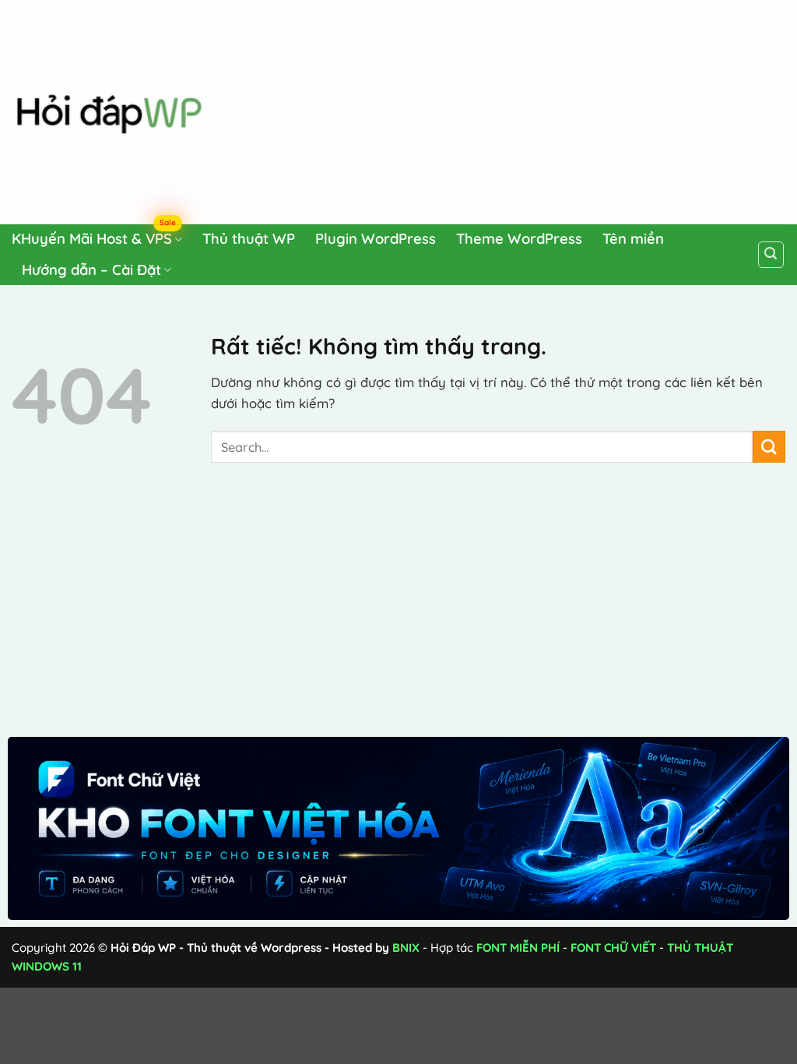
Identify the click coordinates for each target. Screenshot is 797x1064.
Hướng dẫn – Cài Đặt (91, 270)
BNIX (406, 947)
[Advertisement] (508, 109)
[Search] (771, 254)
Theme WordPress (519, 239)
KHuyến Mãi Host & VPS (94, 236)
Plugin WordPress (375, 239)
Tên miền (633, 239)
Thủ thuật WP (248, 239)
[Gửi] (769, 447)
